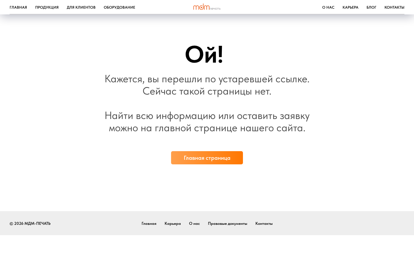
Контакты (394, 7)
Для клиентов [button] (81, 7)
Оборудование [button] (119, 7)
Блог (371, 7)
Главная (18, 7)
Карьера (350, 7)
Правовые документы (227, 223)
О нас (328, 7)
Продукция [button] (47, 7)
